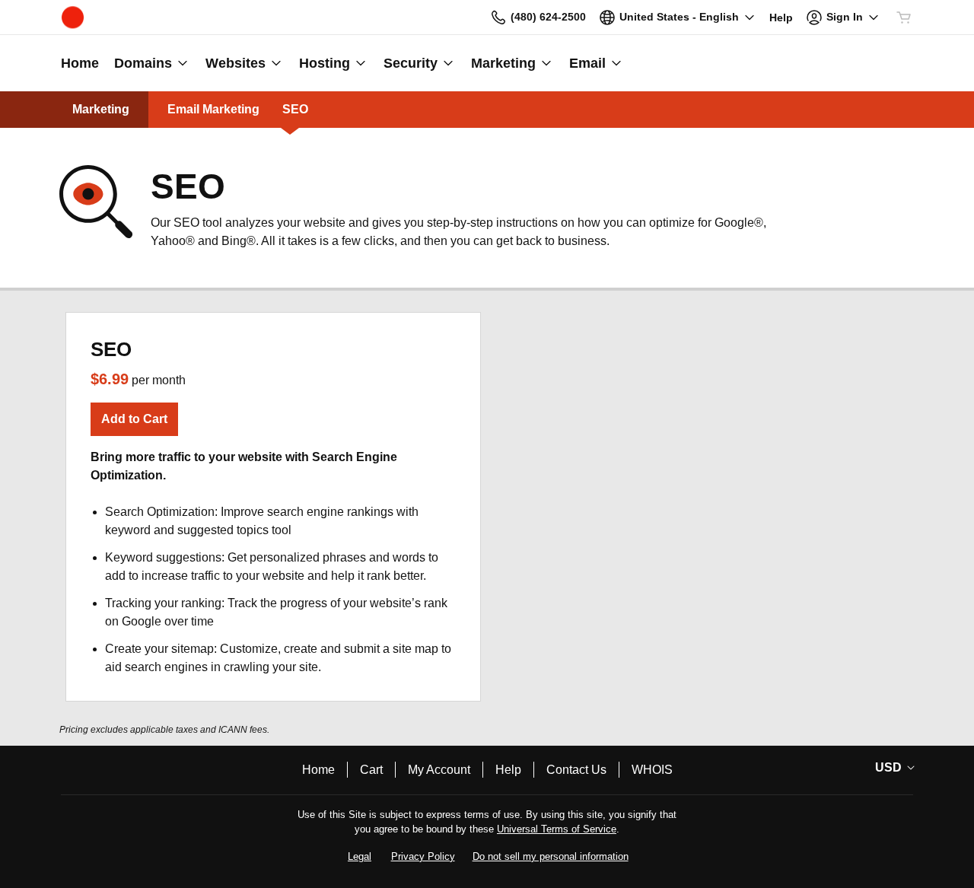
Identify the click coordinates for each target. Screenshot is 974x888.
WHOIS (652, 769)
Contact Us (576, 769)
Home (318, 769)
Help (508, 769)
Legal (359, 856)
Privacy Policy (423, 856)
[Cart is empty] (904, 17)
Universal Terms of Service (556, 829)
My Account (439, 769)
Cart (371, 769)
